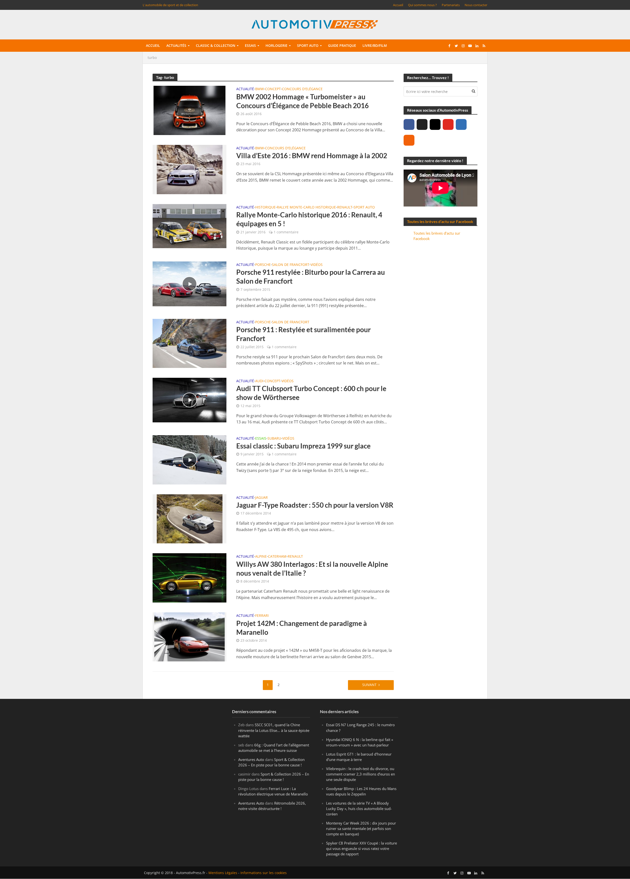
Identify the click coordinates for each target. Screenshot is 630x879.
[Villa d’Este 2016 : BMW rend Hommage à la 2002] (189, 169)
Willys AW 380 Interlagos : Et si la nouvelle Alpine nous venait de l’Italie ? (312, 568)
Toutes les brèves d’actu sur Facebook (440, 221)
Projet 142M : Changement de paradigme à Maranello (301, 627)
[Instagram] (435, 124)
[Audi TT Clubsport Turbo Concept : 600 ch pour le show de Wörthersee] (189, 399)
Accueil (398, 5)
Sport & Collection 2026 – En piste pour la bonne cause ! (271, 762)
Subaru (274, 439)
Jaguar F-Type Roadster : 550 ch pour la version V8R (314, 505)
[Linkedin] (461, 124)
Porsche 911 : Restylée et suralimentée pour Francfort (303, 334)
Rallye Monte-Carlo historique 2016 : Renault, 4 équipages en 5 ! (309, 219)
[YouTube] (448, 124)
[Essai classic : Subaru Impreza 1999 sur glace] (189, 459)
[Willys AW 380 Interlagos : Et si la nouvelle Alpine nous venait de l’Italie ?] (189, 577)
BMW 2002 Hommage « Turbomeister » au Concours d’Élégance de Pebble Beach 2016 (302, 101)
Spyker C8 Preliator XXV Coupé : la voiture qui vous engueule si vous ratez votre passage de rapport (361, 849)
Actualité (245, 89)
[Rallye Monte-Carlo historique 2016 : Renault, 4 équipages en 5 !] (189, 225)
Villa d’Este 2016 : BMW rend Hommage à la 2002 (311, 155)
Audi (259, 381)
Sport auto (307, 45)
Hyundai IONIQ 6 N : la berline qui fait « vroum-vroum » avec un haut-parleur (359, 742)
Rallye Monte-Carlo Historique (306, 207)
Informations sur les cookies (263, 873)
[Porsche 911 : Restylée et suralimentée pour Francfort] (189, 343)
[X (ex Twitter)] (422, 124)
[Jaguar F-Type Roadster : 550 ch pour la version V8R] (189, 518)
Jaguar (261, 498)
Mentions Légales (222, 873)
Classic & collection (215, 45)
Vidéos (317, 265)
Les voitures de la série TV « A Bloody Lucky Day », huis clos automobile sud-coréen (359, 808)
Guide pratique (342, 45)
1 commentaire (286, 232)
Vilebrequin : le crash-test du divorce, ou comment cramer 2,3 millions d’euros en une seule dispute (360, 774)
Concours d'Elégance (302, 89)
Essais (250, 45)
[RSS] (409, 140)
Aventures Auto (251, 759)
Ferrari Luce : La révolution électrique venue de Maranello (273, 791)
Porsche (263, 265)
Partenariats (451, 5)
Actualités (176, 45)
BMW (259, 89)
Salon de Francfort (290, 265)
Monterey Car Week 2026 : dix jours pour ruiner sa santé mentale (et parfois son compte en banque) (361, 829)
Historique (265, 207)
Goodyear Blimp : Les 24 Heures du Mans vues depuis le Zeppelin (361, 791)
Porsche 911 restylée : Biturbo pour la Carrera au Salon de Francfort (310, 276)
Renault (344, 207)
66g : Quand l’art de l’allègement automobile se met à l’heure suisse (273, 747)
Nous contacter (476, 5)
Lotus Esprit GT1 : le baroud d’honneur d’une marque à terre (359, 757)
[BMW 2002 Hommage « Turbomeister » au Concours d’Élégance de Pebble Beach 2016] (189, 110)
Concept (273, 89)
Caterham (277, 557)
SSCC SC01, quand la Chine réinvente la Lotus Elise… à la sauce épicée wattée (273, 730)
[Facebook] (409, 124)
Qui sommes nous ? (422, 5)
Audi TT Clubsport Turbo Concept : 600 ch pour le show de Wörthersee (311, 392)
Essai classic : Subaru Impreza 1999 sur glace (303, 446)
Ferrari (262, 616)
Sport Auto (364, 207)
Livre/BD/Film (374, 45)
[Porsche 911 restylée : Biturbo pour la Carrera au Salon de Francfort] (189, 283)
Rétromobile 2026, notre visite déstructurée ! (272, 806)
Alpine (261, 557)
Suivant (369, 684)
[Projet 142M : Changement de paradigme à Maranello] (189, 636)
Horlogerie (276, 45)
